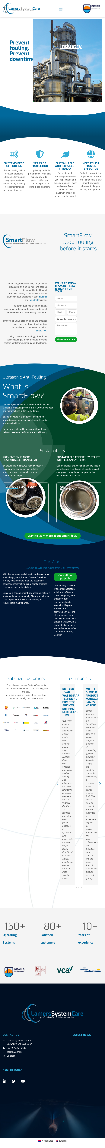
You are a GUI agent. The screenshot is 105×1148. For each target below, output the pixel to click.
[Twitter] (14, 1081)
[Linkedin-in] (4, 1081)
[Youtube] (23, 1081)
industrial (33, 300)
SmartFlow (41, 331)
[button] (61, 9)
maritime (43, 297)
